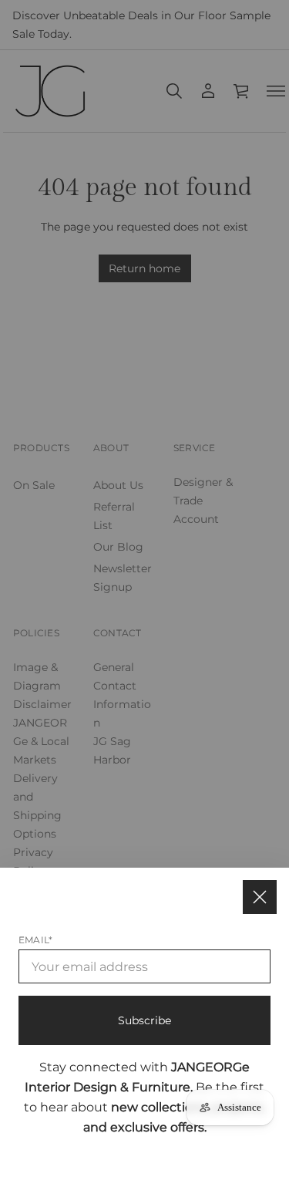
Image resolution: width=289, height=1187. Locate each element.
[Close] (260, 897)
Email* (35, 940)
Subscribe (144, 1020)
